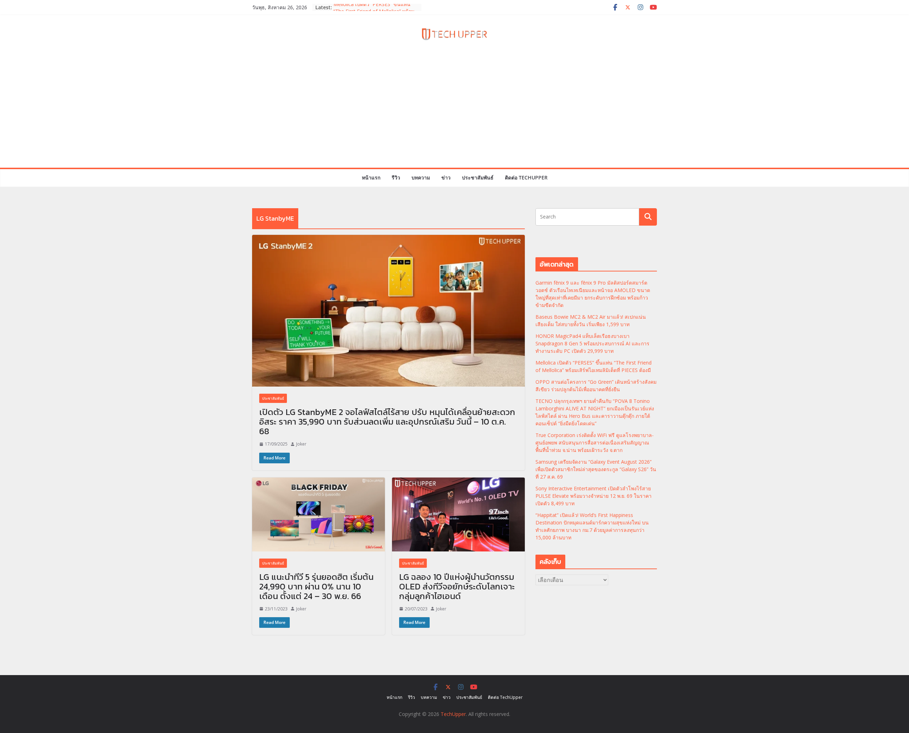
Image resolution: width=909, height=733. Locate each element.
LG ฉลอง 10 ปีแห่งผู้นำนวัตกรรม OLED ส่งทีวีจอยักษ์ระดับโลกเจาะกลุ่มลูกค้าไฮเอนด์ (457, 586)
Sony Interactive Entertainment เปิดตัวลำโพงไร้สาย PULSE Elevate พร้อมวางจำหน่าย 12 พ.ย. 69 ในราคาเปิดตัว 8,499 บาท (593, 496)
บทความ (421, 177)
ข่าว (446, 177)
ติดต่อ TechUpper (526, 177)
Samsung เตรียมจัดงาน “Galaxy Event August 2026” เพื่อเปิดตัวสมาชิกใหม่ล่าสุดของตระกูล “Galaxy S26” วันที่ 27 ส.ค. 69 (595, 469)
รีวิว (396, 177)
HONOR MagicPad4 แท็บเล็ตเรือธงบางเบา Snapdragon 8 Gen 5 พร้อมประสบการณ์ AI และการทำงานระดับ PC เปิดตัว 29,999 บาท (592, 343)
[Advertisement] (454, 114)
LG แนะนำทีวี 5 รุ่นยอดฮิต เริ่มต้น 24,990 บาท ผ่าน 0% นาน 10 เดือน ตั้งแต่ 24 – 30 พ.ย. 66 (316, 586)
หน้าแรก (371, 177)
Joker (301, 444)
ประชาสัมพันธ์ (478, 177)
